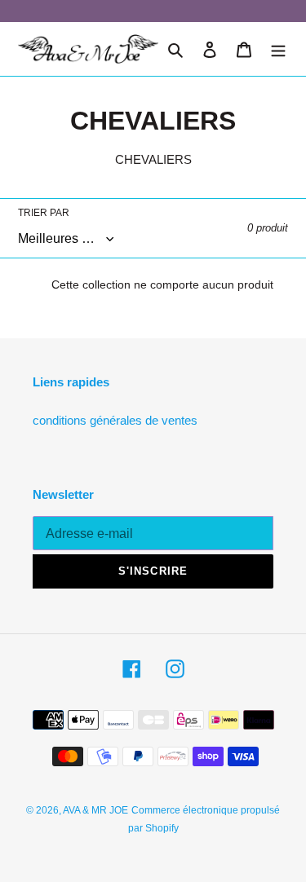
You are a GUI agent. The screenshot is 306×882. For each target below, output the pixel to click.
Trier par (43, 212)
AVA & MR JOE (95, 810)
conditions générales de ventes (115, 420)
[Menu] (278, 49)
